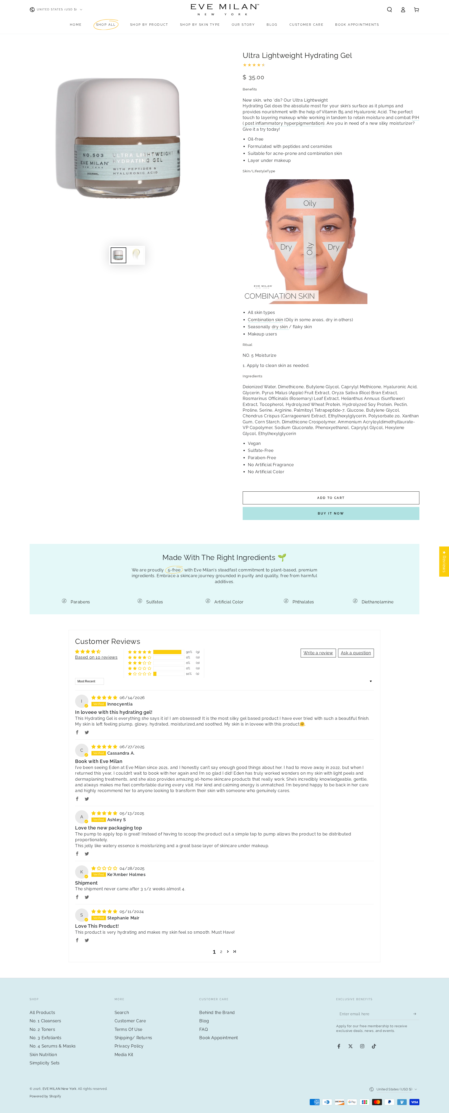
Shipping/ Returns (133, 1037)
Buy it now (331, 513)
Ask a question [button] (356, 652)
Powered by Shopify (45, 1096)
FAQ (203, 1029)
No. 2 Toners (42, 1029)
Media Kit (124, 1054)
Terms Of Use (128, 1029)
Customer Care (130, 1020)
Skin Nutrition (43, 1054)
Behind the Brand (217, 1012)
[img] (104, 697)
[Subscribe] (416, 1014)
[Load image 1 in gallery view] (118, 255)
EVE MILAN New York (59, 1089)
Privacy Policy (129, 1046)
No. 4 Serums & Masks (53, 1046)
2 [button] (221, 951)
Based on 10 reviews (96, 657)
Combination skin (265, 319)
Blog (204, 1020)
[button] (389, 9)
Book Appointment (218, 1037)
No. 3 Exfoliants (46, 1037)
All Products (42, 1012)
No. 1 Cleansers (45, 1020)
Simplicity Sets (45, 1063)
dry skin (280, 326)
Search (122, 1012)
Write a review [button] (318, 652)
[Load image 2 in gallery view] (135, 255)
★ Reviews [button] (444, 561)
